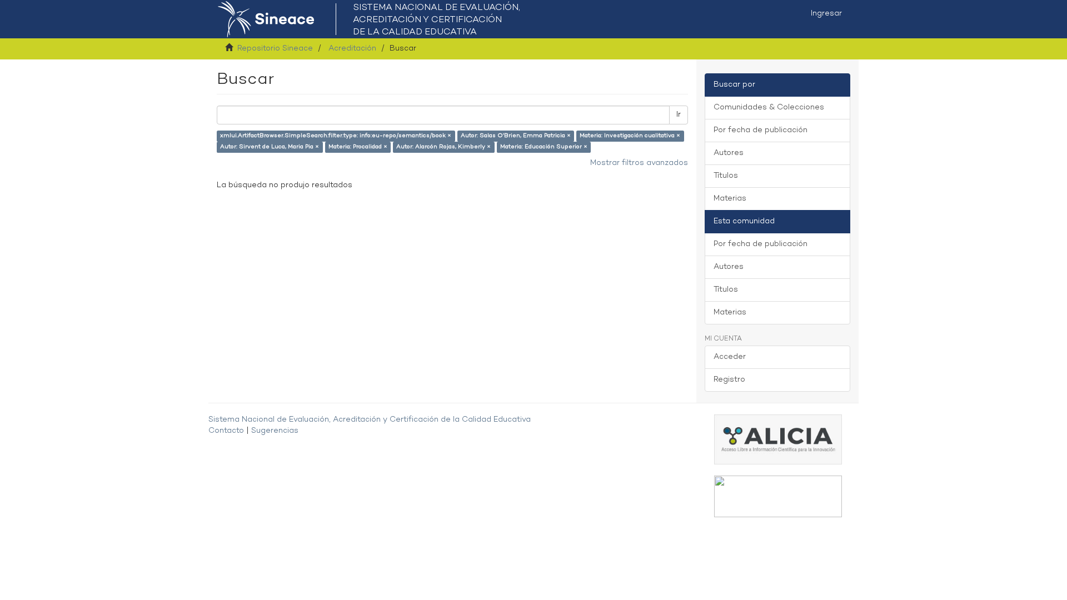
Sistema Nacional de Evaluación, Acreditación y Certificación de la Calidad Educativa (369, 419)
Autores (729, 153)
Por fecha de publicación (760, 130)
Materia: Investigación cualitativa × (630, 136)
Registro (729, 379)
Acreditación (352, 48)
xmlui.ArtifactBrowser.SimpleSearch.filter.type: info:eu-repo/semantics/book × (335, 136)
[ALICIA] (778, 439)
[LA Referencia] (778, 496)
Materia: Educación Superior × (543, 147)
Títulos (726, 176)
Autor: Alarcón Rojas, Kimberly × (443, 147)
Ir (678, 114)
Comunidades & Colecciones (769, 107)
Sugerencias (274, 431)
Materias (730, 198)
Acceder (730, 357)
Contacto (226, 431)
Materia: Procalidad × (357, 147)
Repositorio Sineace (275, 48)
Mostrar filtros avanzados (639, 163)
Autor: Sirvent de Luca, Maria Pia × (269, 147)
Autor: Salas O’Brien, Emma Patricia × (516, 136)
